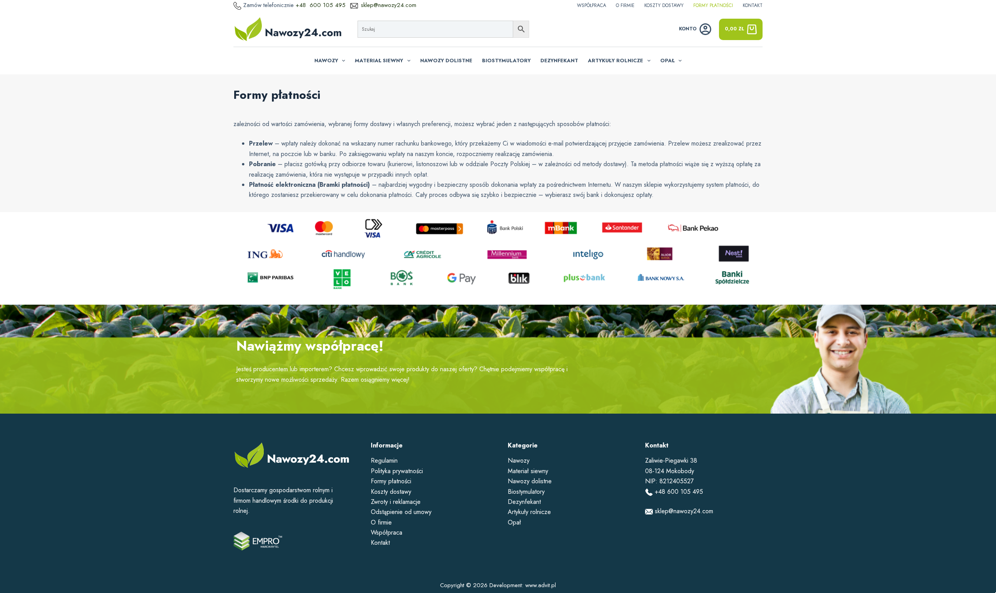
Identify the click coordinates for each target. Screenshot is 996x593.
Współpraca (591, 5)
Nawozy (326, 60)
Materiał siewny (379, 60)
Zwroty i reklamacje (396, 501)
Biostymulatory (506, 60)
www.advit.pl (540, 585)
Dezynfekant (559, 60)
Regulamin (384, 460)
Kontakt (753, 5)
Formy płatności (713, 5)
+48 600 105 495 (321, 5)
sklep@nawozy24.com (388, 5)
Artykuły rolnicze (615, 60)
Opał (667, 60)
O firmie (625, 5)
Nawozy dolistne (446, 60)
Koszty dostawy (664, 5)
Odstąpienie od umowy (401, 511)
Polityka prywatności (397, 471)
